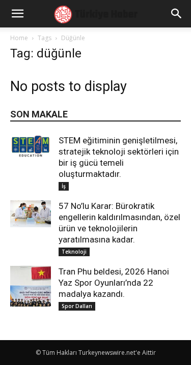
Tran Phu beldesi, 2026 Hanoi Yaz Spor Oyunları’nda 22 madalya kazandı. (114, 282)
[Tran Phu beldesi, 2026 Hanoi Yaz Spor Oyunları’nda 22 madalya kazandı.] (30, 286)
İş (64, 186)
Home (19, 38)
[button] (176, 13)
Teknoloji (74, 251)
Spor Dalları (77, 306)
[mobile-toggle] (17, 13)
